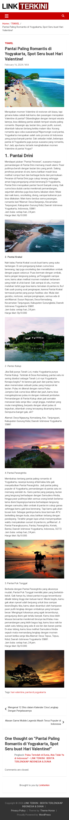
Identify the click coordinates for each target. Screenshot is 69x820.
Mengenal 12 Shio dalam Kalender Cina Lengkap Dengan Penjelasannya (33, 709)
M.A (27, 64)
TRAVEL (9, 43)
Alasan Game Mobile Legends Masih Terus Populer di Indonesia (33, 722)
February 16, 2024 (14, 64)
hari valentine (17, 692)
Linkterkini (44, 785)
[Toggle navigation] (6, 16)
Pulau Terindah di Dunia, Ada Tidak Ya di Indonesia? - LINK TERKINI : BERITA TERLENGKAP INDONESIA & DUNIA (39, 758)
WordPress (45, 814)
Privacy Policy (18, 810)
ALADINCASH (12, 788)
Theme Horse (47, 810)
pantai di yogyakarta (35, 692)
